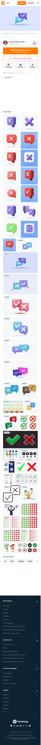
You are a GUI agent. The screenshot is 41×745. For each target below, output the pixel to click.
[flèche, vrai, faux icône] (11, 612)
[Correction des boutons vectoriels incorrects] (13, 548)
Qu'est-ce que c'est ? (20, 73)
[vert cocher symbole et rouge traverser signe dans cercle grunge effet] (12, 580)
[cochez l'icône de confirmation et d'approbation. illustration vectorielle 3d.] (11, 281)
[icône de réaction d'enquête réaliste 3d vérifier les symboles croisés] (20, 472)
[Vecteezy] (3, 3)
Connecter (31, 3)
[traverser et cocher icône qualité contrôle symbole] (11, 675)
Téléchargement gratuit (20, 51)
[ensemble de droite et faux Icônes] (8, 649)
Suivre (34, 44)
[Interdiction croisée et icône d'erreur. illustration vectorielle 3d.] (11, 121)
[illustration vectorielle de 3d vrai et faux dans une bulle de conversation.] (25, 564)
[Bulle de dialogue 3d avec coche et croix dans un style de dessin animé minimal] (11, 531)
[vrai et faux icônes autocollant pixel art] (20, 597)
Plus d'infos (8, 76)
